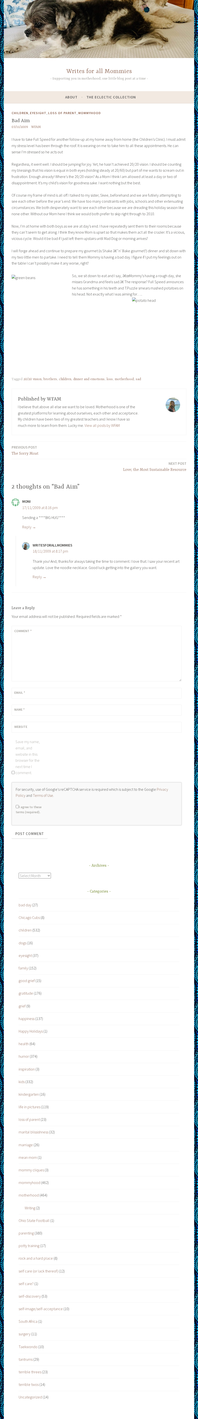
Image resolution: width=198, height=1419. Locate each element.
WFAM (36, 127)
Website (20, 726)
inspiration (27, 1069)
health (24, 1043)
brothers (50, 379)
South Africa (28, 1321)
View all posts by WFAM (102, 425)
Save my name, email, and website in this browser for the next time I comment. (27, 757)
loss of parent (62, 113)
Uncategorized (30, 1397)
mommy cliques (31, 1170)
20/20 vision (32, 379)
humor (24, 1056)
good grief (27, 980)
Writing (30, 1207)
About (71, 97)
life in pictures (29, 1106)
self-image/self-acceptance (41, 1308)
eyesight (38, 113)
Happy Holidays (31, 1031)
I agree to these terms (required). (29, 809)
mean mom (28, 1157)
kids (22, 1081)
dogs (22, 942)
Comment (23, 631)
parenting (26, 1233)
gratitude (26, 993)
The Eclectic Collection (111, 97)
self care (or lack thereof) (38, 1271)
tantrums (26, 1359)
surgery (24, 1333)
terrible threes (30, 1371)
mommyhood (89, 113)
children (20, 113)
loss (109, 379)
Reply (26, 527)
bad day (25, 904)
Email (19, 692)
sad (138, 379)
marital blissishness (33, 1132)
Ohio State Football (34, 1220)
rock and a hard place (36, 1258)
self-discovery (30, 1296)
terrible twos (29, 1384)
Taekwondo (28, 1346)
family (23, 968)
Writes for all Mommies (99, 71)
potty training (29, 1245)
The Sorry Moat (25, 450)
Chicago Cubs (29, 917)
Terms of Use (43, 795)
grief (22, 1006)
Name (19, 709)
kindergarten (29, 1094)
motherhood (124, 379)
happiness (27, 1018)
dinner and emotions (89, 379)
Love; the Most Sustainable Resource (154, 466)
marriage (26, 1144)
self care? (26, 1283)
